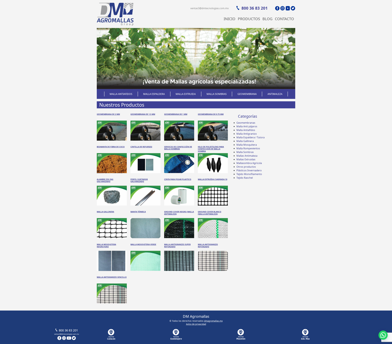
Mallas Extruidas (245, 159)
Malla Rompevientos (248, 148)
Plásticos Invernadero (249, 170)
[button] (383, 335)
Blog (267, 18)
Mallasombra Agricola (249, 163)
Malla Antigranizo (246, 133)
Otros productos (246, 166)
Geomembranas (245, 122)
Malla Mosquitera (246, 144)
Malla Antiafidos (121, 94)
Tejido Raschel (244, 177)
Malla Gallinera (245, 141)
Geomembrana (247, 94)
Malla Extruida (186, 94)
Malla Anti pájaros (246, 126)
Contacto (284, 18)
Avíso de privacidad (196, 324)
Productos (249, 18)
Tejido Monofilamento (249, 174)
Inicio (229, 18)
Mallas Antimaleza (246, 155)
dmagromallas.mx (213, 320)
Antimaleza (275, 94)
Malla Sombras (217, 94)
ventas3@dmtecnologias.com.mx (209, 8)
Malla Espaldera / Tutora (250, 137)
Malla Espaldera (154, 94)
